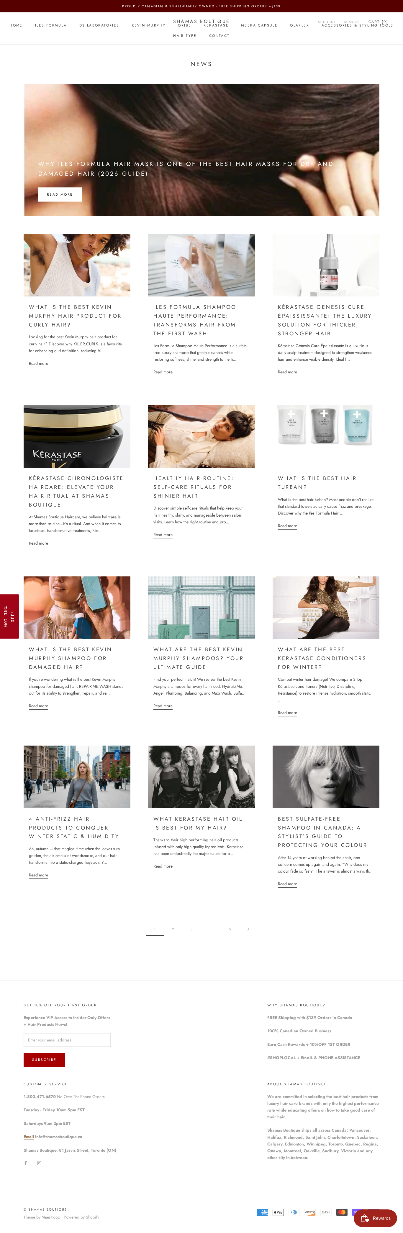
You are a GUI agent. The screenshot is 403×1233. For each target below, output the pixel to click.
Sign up (242, 641)
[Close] (278, 565)
